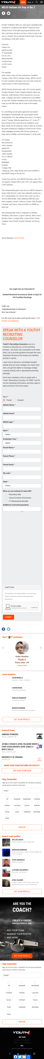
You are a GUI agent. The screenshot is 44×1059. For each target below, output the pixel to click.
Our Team (22, 1037)
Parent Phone (9, 456)
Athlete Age (8, 422)
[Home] (9, 2)
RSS (22, 1046)
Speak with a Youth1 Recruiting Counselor (21, 334)
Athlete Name (9, 405)
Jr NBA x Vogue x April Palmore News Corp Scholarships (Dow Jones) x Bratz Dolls (19, 747)
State (5, 482)
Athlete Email (9, 413)
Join (23, 2)
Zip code (7, 473)
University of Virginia (12, 757)
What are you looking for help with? (17, 491)
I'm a (5, 397)
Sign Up (22, 827)
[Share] (28, 1057)
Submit (8, 617)
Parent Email (9, 465)
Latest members (8, 674)
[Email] (24, 1057)
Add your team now (22, 770)
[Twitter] (20, 1057)
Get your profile (22, 719)
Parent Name (9, 448)
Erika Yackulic (19, 238)
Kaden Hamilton (22, 656)
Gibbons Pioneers (10, 734)
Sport (6, 430)
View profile (22, 665)
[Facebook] (15, 1057)
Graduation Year (10, 439)
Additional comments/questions (16, 505)
